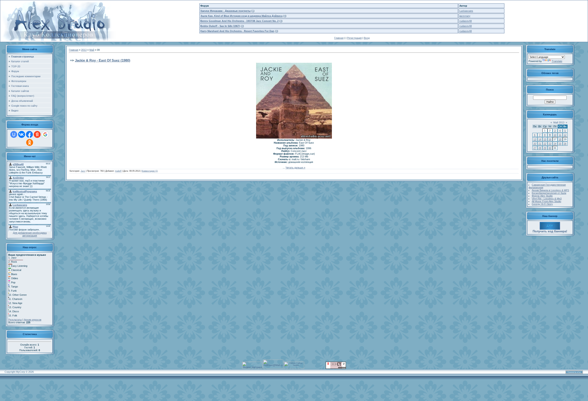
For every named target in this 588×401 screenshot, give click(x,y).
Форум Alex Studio (542, 195)
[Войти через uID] (13, 134)
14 (539, 139)
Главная (339, 38)
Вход (367, 38)
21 (539, 143)
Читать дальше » (295, 167)
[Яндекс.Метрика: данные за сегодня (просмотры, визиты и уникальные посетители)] (252, 365)
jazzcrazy (464, 15)
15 (544, 139)
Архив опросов (32, 319)
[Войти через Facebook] (29, 134)
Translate (557, 61)
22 (544, 143)
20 (534, 143)
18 (560, 139)
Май (91, 49)
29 (544, 148)
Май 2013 (558, 122)
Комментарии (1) (150, 171)
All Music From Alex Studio (546, 201)
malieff (118, 171)
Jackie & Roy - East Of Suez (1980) (102, 60)
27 (534, 148)
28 (539, 148)
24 (555, 143)
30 (549, 148)
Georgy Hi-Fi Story (542, 204)
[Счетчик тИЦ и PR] (336, 368)
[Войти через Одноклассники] (29, 142)
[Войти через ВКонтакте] (21, 134)
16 (549, 139)
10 (555, 135)
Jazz (83, 171)
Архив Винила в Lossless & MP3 (550, 190)
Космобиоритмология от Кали (549, 193)
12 (565, 135)
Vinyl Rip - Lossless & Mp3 (547, 198)
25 (560, 143)
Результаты (15, 319)
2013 (84, 49)
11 (560, 135)
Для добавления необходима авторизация (30, 234)
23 (549, 143)
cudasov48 (465, 21)
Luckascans (466, 10)
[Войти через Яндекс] (37, 134)
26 (565, 143)
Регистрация (354, 38)
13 (534, 139)
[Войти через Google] (45, 134)
